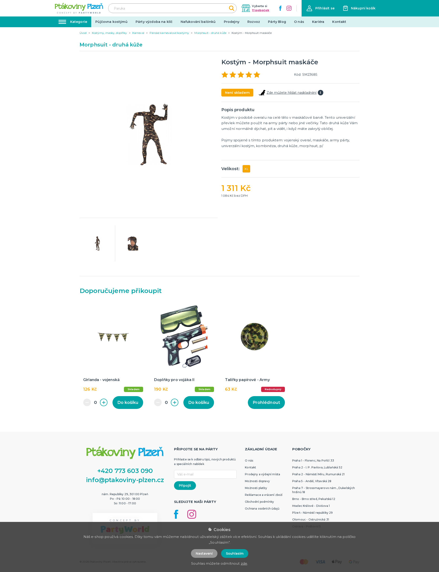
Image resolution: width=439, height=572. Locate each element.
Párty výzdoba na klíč (154, 22)
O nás (299, 22)
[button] (321, 8)
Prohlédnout (266, 402)
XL (246, 169)
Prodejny (231, 22)
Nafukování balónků (198, 22)
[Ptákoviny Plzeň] (79, 8)
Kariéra (318, 22)
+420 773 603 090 (125, 471)
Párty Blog (277, 22)
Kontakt (339, 22)
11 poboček (260, 10)
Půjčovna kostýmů (111, 22)
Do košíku (127, 402)
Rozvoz (253, 22)
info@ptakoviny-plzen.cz (125, 480)
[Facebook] (280, 8)
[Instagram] (289, 8)
